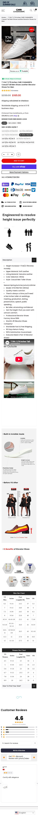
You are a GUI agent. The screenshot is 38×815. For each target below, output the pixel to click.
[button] (10, 90)
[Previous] (4, 38)
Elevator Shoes (21, 321)
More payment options (19, 172)
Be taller (9, 307)
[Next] (33, 38)
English (22, 813)
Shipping (5, 101)
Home (4, 17)
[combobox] (35, 743)
